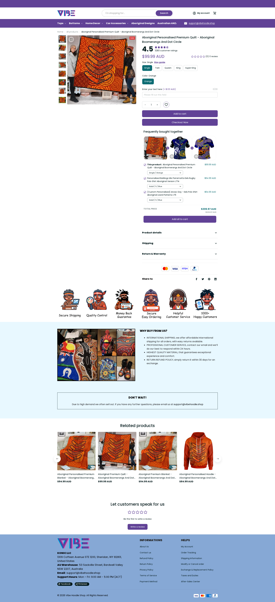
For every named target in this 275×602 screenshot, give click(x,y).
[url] (202, 23)
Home (60, 31)
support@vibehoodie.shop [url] (188, 404)
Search (164, 13)
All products (72, 31)
